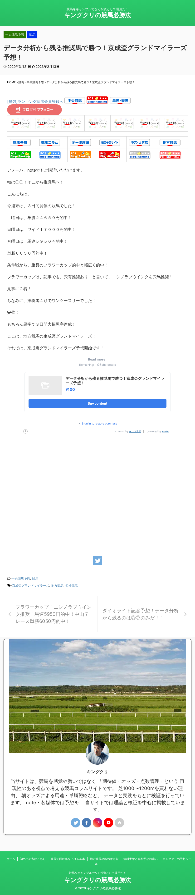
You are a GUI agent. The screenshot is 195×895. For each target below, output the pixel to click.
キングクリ (135, 431)
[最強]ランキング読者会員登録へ (35, 101)
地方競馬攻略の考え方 (104, 859)
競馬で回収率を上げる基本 (68, 859)
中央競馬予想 (21, 578)
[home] (119, 822)
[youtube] (108, 822)
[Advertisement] (97, 492)
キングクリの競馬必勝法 (97, 14)
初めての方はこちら (33, 859)
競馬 (35, 578)
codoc (165, 431)
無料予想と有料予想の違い (140, 859)
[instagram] (97, 822)
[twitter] (97, 560)
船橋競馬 (71, 585)
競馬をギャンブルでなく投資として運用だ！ (97, 873)
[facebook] (86, 822)
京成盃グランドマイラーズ (30, 585)
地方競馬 (57, 585)
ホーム (10, 859)
